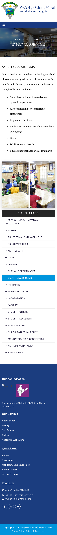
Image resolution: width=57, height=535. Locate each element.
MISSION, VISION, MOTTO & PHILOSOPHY (21, 222)
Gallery (5, 435)
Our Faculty (8, 430)
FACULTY (13, 305)
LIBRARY (12, 264)
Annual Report (9, 469)
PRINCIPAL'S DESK (18, 244)
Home (18, 39)
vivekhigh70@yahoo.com (18, 498)
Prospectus (8, 460)
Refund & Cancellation (35, 531)
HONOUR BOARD (17, 325)
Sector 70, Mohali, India (17, 490)
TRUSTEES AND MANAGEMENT (25, 237)
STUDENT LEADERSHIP (20, 318)
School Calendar (10, 474)
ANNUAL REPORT (17, 352)
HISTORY (13, 230)
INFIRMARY (14, 284)
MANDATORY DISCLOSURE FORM (26, 339)
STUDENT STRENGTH (20, 312)
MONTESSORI (15, 250)
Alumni (5, 455)
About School (9, 420)
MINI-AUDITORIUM (18, 291)
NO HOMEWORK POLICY (21, 346)
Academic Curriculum (13, 439)
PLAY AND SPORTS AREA (21, 271)
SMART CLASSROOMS (20, 278)
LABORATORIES (16, 298)
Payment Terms (46, 527)
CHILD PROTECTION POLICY (23, 332)
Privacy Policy (18, 531)
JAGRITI (12, 257)
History (5, 425)
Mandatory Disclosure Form (16, 465)
